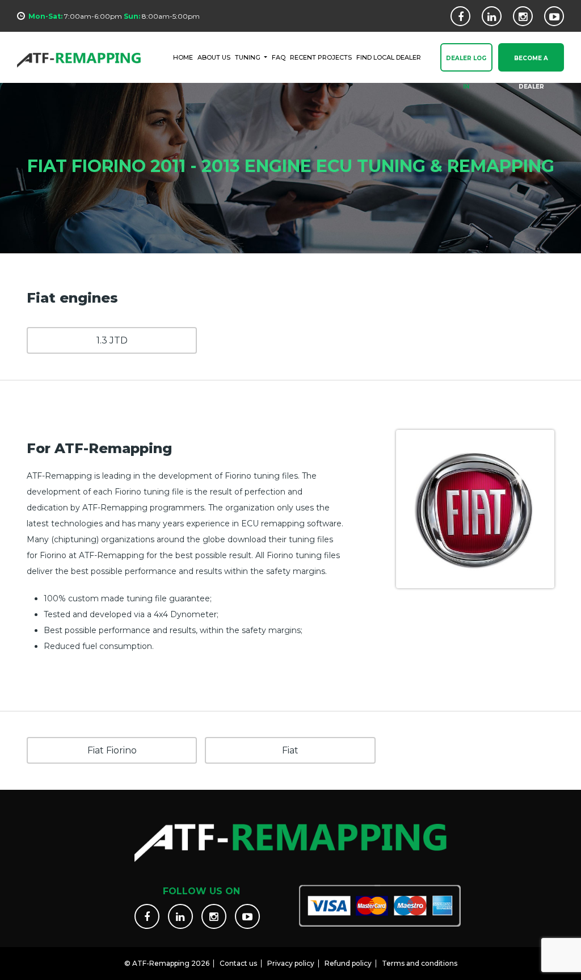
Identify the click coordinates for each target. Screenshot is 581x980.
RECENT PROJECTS (321, 57)
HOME (183, 57)
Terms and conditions (419, 963)
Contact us (238, 963)
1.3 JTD (112, 340)
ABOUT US (213, 57)
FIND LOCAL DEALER (388, 57)
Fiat (290, 750)
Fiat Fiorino (112, 750)
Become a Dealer (531, 63)
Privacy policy (290, 963)
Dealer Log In (466, 63)
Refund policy (348, 963)
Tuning (248, 57)
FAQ (278, 57)
